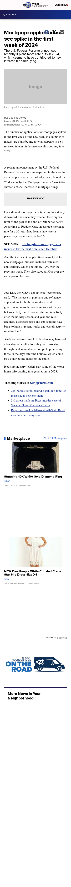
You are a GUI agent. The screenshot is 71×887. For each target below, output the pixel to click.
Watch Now (61, 5)
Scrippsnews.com (41, 382)
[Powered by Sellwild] (62, 638)
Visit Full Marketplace (55, 438)
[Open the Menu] (6, 5)
